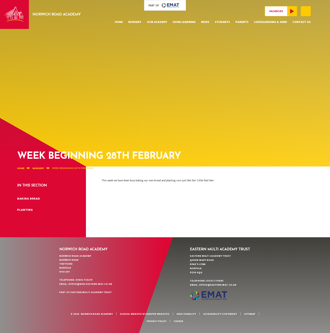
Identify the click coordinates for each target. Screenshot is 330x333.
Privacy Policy (157, 321)
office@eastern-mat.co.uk (217, 285)
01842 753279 (84, 280)
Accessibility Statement (220, 314)
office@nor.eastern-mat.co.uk (90, 284)
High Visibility (186, 314)
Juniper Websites (157, 314)
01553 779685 (215, 281)
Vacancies (276, 11)
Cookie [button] (178, 321)
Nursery (38, 168)
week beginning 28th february (73, 168)
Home (20, 168)
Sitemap (249, 314)
